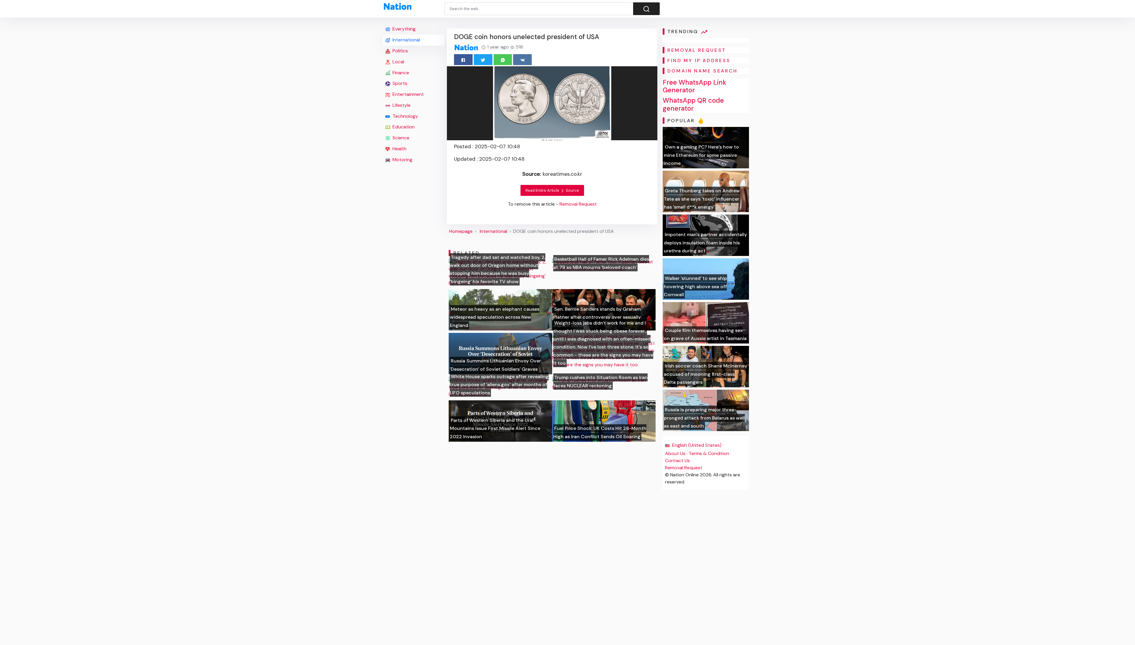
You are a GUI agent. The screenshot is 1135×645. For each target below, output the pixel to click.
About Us (675, 453)
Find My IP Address (699, 60)
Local (397, 62)
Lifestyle (401, 105)
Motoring (401, 160)
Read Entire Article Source (552, 190)
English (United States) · (697, 445)
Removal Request (683, 468)
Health (398, 149)
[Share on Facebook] (463, 59)
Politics (399, 51)
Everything (403, 29)
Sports (399, 83)
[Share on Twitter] (483, 59)
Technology (404, 116)
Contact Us (677, 460)
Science (400, 138)
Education (403, 127)
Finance (400, 73)
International (405, 40)
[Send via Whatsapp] (503, 59)
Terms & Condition (709, 453)
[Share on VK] (522, 59)
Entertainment (407, 94)
